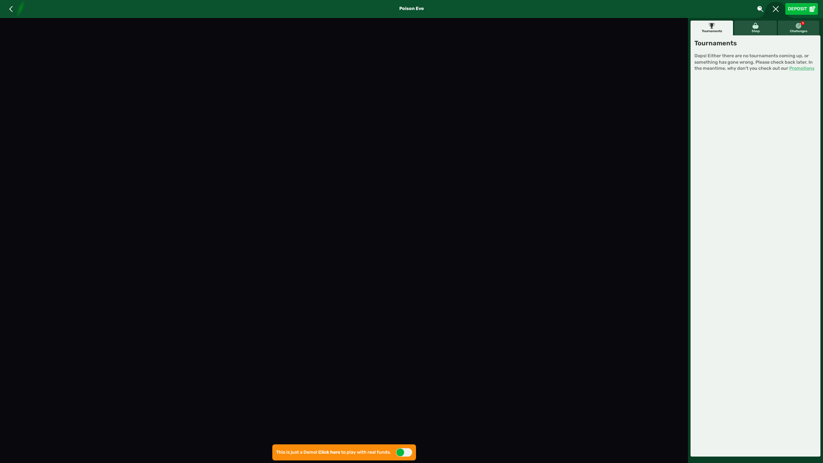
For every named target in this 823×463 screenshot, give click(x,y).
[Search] (760, 9)
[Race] (776, 9)
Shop (756, 31)
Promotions (801, 68)
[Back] (11, 9)
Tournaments (712, 31)
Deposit (797, 9)
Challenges (798, 27)
